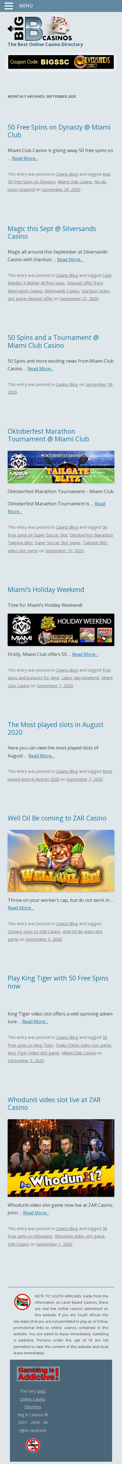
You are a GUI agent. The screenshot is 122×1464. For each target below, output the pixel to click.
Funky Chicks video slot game (83, 1045)
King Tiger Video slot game (33, 1053)
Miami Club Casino (75, 181)
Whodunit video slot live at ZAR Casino (54, 1103)
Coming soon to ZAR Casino (34, 931)
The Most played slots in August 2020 (56, 728)
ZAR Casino (18, 1244)
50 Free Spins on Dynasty (31, 181)
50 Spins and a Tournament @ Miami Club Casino (53, 341)
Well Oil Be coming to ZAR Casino (57, 818)
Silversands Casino (62, 291)
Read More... (25, 158)
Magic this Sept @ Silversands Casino (52, 232)
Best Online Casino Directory (33, 1398)
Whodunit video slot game (80, 1236)
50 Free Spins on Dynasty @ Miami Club (59, 131)
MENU (26, 6)
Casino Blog (67, 174)
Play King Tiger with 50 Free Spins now (58, 982)
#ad (106, 174)
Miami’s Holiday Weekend (46, 589)
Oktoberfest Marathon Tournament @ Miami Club (48, 435)
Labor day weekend (80, 677)
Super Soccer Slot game (57, 542)
